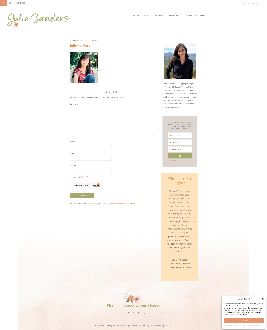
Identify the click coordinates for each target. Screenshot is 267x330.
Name (73, 141)
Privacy (159, 325)
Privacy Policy (86, 177)
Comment (74, 104)
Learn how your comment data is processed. (118, 204)
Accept (244, 321)
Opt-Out (168, 325)
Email (72, 153)
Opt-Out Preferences (232, 326)
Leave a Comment (91, 41)
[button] (263, 299)
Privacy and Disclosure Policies (251, 326)
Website (73, 165)
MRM (152, 325)
